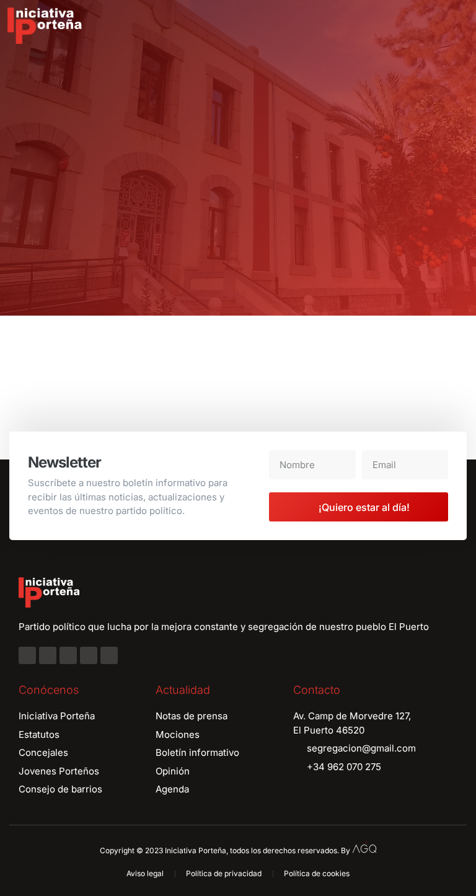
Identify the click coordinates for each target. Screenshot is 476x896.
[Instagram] (47, 655)
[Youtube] (88, 655)
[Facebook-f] (27, 655)
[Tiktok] (109, 655)
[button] (457, 26)
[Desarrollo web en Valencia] (364, 847)
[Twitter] (68, 655)
